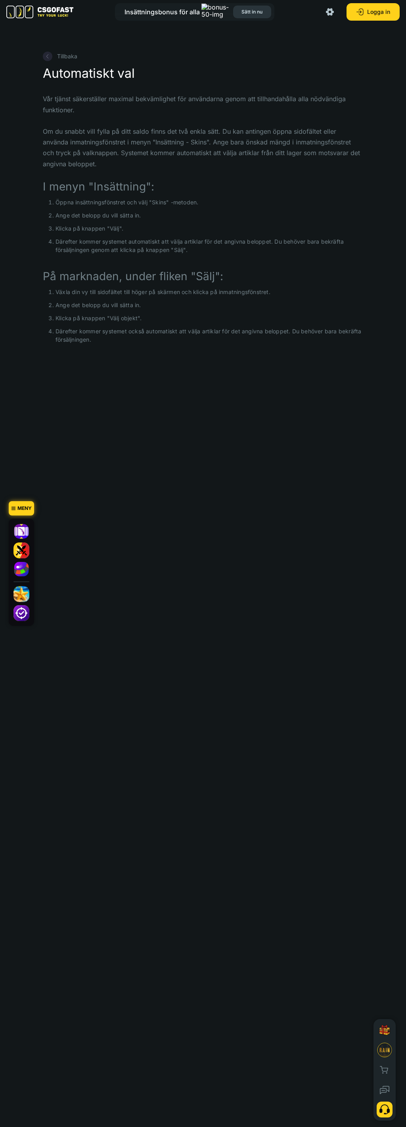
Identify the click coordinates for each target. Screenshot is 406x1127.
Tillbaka (67, 56)
